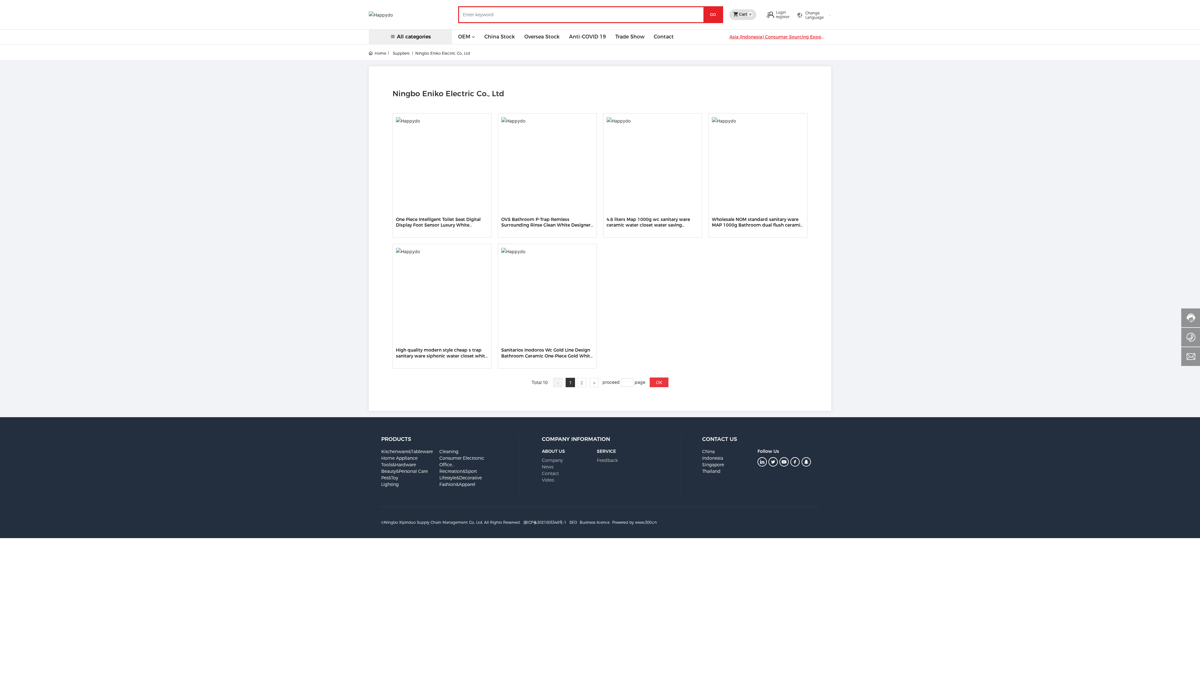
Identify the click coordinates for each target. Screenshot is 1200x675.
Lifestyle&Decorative (460, 478)
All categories (414, 37)
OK (659, 382)
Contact (550, 473)
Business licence (595, 522)
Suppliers (401, 53)
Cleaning (448, 451)
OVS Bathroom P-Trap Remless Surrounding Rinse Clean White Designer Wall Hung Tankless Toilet (546, 225)
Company (552, 460)
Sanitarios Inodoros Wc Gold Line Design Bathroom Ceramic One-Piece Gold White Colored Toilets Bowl (546, 355)
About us (553, 451)
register (782, 16)
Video (548, 480)
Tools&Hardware (398, 465)
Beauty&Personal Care (404, 471)
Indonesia (712, 458)
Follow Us (768, 451)
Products (396, 439)
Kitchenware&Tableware (407, 451)
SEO (573, 522)
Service (606, 451)
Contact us (719, 439)
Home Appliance (399, 458)
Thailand (711, 471)
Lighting (390, 484)
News (547, 467)
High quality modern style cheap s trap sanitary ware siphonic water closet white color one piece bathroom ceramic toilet (442, 355)
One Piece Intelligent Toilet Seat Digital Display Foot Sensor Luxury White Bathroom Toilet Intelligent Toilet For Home (438, 228)
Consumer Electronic (461, 458)
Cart (744, 14)
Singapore (713, 465)
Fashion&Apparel (457, 484)
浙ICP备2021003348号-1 (544, 522)
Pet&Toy (389, 478)
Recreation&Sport (458, 471)
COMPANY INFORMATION (576, 439)
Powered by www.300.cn (634, 522)
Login (781, 12)
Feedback (607, 460)
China (708, 451)
